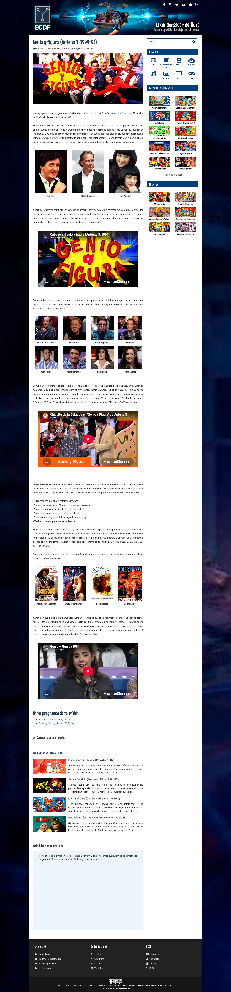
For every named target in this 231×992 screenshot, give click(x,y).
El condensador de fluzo (86, 985)
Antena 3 (41, 48)
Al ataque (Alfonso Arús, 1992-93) (55, 719)
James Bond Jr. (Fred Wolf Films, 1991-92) (93, 779)
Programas (84, 48)
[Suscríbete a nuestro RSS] (198, 5)
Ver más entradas (173, 175)
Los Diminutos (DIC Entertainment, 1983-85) (94, 798)
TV (92, 48)
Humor (73, 48)
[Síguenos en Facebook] (166, 5)
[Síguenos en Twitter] (178, 5)
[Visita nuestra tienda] (192, 5)
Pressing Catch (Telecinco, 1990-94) (56, 723)
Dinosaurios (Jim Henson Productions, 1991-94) (96, 817)
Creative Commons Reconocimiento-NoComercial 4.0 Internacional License (143, 985)
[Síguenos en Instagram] (172, 5)
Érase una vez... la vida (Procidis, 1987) (91, 760)
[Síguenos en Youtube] (185, 5)
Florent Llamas (125, 988)
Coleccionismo (166, 66)
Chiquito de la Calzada (58, 48)
